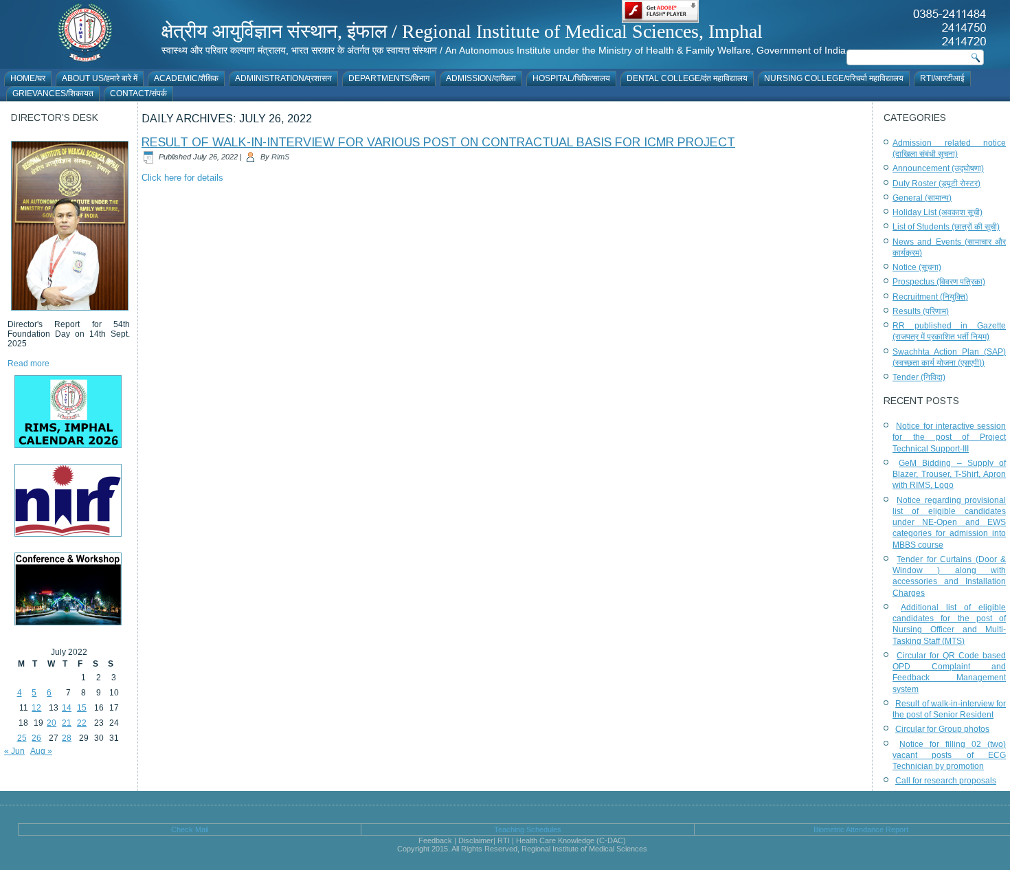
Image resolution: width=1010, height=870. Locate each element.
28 (66, 738)
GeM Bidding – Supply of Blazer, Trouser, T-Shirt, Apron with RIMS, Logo (949, 474)
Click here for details (182, 177)
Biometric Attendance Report (860, 829)
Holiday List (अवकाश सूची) (938, 212)
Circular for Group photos (942, 729)
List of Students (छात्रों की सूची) (946, 227)
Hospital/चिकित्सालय (571, 78)
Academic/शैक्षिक (186, 78)
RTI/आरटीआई (942, 78)
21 (66, 723)
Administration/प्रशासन (283, 78)
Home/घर (27, 78)
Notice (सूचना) (917, 267)
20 (51, 723)
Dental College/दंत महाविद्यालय (687, 78)
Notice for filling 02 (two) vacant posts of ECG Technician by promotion (949, 755)
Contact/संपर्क (138, 93)
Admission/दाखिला (481, 78)
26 (36, 738)
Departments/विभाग (388, 78)
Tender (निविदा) (919, 377)
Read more (28, 363)
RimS (280, 157)
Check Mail (189, 829)
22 (82, 723)
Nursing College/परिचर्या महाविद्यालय (834, 78)
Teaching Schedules (527, 829)
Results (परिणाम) (921, 311)
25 (22, 738)
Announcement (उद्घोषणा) (938, 168)
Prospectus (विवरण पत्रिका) (939, 282)
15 (82, 708)
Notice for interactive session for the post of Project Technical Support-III (949, 437)
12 (36, 708)
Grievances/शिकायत (52, 93)
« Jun (14, 751)
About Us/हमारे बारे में (99, 78)
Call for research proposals (945, 780)
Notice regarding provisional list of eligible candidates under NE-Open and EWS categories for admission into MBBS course (949, 522)
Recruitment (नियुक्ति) (930, 297)
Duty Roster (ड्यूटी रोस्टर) (936, 183)
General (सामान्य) (922, 198)
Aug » (41, 751)
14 (66, 708)
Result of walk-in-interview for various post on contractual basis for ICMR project (438, 142)
